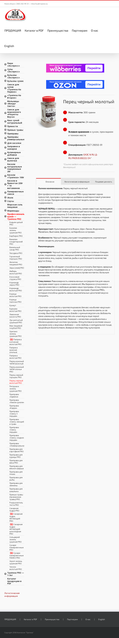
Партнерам (72, 619)
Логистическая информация (12, 594)
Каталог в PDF (30, 619)
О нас (88, 619)
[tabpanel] (75, 260)
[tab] (48, 181)
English (101, 619)
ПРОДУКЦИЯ (10, 619)
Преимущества (52, 619)
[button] (19, 45)
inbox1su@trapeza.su (39, 4)
